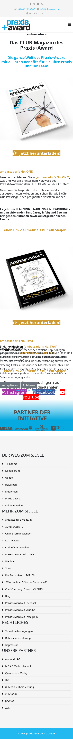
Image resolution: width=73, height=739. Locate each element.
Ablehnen (29, 385)
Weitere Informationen (29, 390)
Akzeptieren (10, 385)
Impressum (50, 390)
